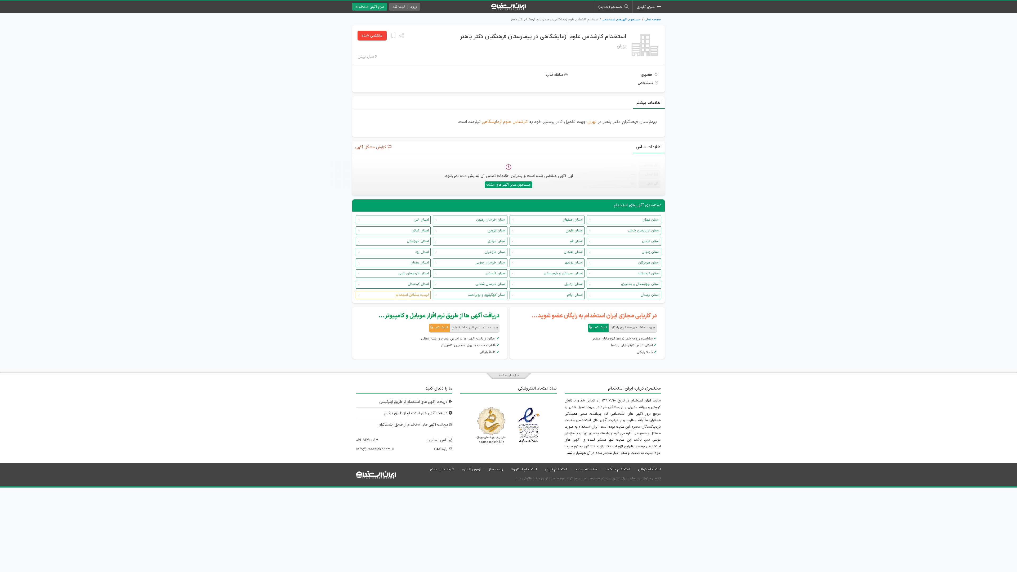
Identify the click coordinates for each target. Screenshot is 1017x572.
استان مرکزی (497, 241)
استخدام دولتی (649, 469)
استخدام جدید (586, 469)
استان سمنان (420, 262)
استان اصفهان (573, 219)
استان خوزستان (418, 241)
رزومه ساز (496, 469)
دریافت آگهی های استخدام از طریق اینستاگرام (414, 424)
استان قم (576, 241)
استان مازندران (495, 252)
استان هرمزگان (648, 262)
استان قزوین (497, 230)
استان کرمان (650, 241)
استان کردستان (418, 284)
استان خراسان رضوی (491, 219)
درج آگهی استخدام (369, 7)
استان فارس (574, 230)
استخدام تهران (556, 469)
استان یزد (422, 252)
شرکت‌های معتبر (442, 469)
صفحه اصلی (653, 19)
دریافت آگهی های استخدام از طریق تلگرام (416, 413)
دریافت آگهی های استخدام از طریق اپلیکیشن (414, 402)
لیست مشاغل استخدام (412, 295)
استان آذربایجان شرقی (643, 230)
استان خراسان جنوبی (490, 262)
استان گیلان (420, 230)
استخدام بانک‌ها (617, 469)
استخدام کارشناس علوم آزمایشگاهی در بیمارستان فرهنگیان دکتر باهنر (543, 36)
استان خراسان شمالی (491, 284)
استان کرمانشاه (648, 273)
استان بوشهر (574, 262)
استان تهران (651, 219)
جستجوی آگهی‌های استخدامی (621, 19)
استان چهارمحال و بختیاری (640, 284)
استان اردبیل (574, 284)
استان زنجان (650, 252)
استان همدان (573, 252)
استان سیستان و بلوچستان (563, 273)
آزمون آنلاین (471, 469)
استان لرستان (650, 295)
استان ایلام (575, 295)
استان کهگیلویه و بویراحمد (487, 295)
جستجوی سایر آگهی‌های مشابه (508, 184)
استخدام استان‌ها (524, 469)
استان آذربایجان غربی (413, 273)
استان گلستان (496, 273)
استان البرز (421, 219)
